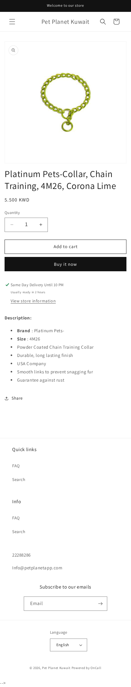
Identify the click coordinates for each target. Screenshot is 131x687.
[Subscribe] (100, 603)
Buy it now (65, 264)
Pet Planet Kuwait (56, 668)
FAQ (16, 465)
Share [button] (17, 398)
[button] (12, 21)
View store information (33, 301)
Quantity (12, 212)
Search (19, 479)
